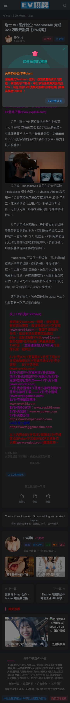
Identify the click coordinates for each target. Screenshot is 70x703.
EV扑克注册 (55, 101)
